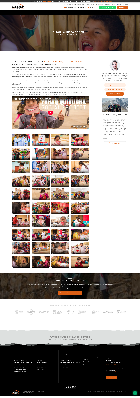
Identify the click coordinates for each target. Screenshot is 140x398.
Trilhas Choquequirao (42, 362)
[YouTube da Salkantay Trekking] (73, 387)
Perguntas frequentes (65, 364)
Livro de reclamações (91, 391)
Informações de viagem (66, 360)
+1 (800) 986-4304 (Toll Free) (79, 4)
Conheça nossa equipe (19, 358)
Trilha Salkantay (40, 358)
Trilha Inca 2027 (47, 1)
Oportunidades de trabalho (20, 371)
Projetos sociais (106, 4)
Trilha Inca (39, 360)
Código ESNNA (124, 391)
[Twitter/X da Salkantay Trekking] (66, 387)
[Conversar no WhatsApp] (107, 7)
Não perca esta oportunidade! (103, 1)
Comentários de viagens (20, 369)
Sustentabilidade (18, 364)
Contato (113, 4)
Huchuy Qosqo (40, 364)
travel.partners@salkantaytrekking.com (115, 367)
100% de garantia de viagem (67, 358)
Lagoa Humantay (41, 369)
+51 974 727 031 (93, 7)
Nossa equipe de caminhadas (21, 360)
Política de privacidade (114, 391)
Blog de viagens (90, 4)
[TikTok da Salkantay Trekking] (75, 387)
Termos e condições (102, 391)
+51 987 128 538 (111, 370)
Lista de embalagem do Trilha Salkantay (70, 362)
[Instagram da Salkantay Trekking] (70, 387)
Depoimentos (99, 4)
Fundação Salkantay (19, 367)
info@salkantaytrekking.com (113, 358)
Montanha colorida (41, 367)
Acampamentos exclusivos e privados (23, 362)
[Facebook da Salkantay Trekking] (64, 387)
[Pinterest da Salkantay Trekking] (68, 387)
